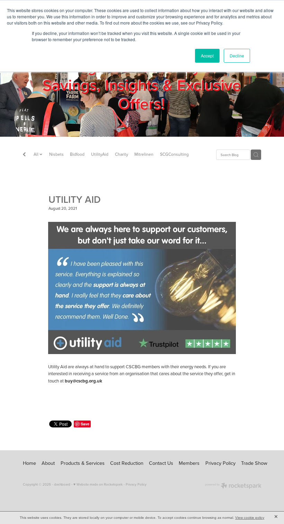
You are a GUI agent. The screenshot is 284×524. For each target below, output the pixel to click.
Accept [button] (207, 55)
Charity (121, 154)
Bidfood (77, 154)
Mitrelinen (143, 154)
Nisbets (56, 154)
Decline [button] (237, 55)
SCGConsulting (174, 154)
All (36, 154)
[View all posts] (24, 155)
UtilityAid (99, 154)
